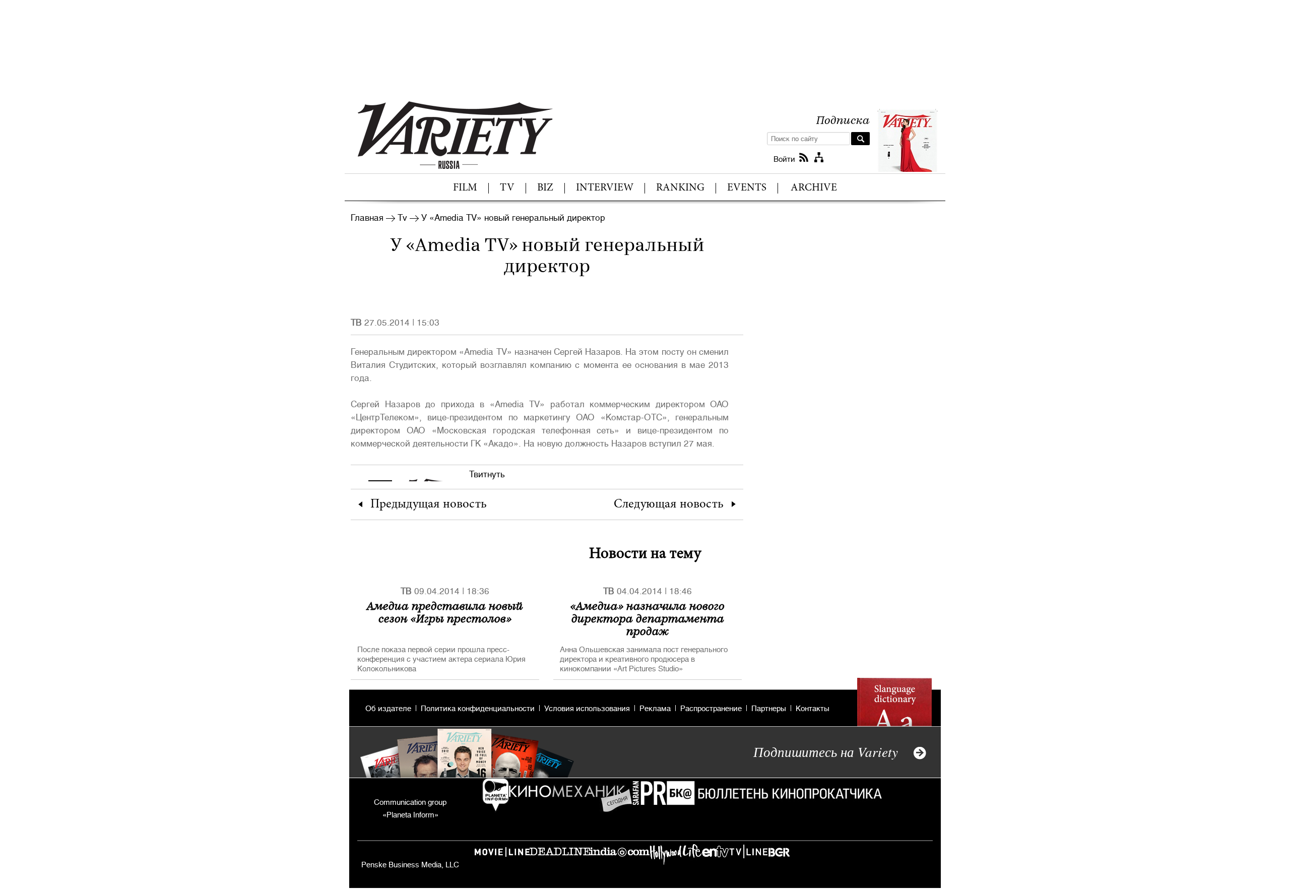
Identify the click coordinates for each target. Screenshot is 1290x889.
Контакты (812, 708)
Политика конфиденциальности (478, 708)
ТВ (356, 323)
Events (746, 188)
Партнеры (768, 708)
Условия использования (587, 708)
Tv (507, 188)
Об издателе (388, 708)
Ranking (680, 188)
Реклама (655, 708)
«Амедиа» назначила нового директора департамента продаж (647, 618)
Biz (545, 188)
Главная (367, 218)
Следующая (669, 504)
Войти (784, 159)
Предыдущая (428, 504)
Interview (604, 188)
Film (465, 188)
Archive (814, 188)
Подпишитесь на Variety (825, 751)
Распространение (711, 708)
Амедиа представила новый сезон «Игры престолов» (445, 611)
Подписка (843, 119)
